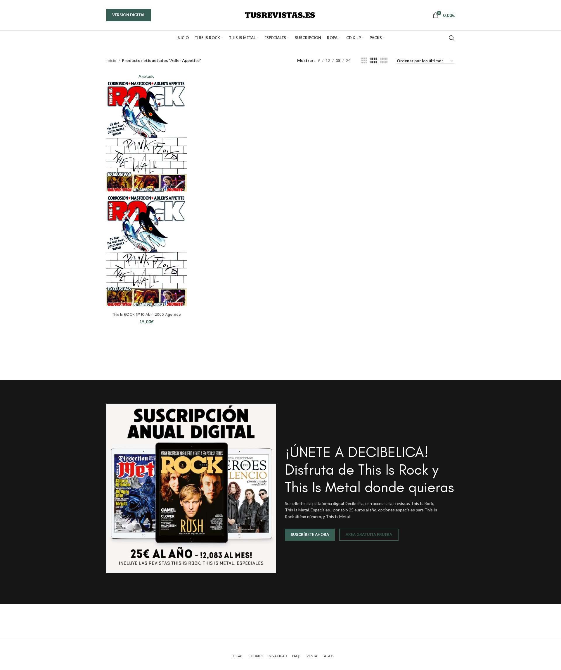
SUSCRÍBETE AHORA (310, 534)
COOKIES (255, 656)
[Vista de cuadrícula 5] (383, 60)
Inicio (111, 60)
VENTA (312, 656)
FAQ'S (296, 656)
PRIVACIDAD (277, 656)
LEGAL (238, 656)
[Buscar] (452, 38)
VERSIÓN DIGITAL (128, 15)
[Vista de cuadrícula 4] (373, 60)
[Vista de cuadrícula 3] (364, 60)
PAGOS (328, 656)
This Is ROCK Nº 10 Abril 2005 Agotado (146, 314)
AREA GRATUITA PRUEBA (369, 534)
